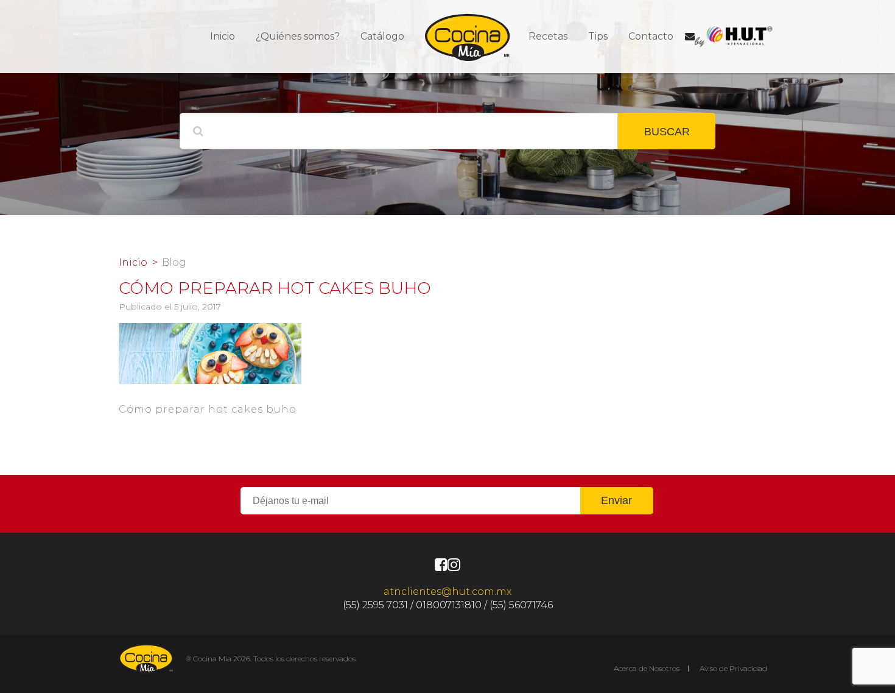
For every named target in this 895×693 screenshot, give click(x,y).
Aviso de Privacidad (733, 668)
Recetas (547, 36)
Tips (598, 36)
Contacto (650, 36)
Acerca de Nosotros (646, 668)
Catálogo (382, 36)
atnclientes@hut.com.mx (447, 591)
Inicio (222, 36)
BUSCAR (667, 132)
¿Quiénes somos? (298, 36)
